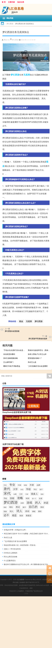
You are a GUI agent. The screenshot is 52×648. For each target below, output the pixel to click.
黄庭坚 (28, 515)
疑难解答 (22, 582)
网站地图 (16, 582)
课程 (33, 511)
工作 (20, 494)
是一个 (34, 498)
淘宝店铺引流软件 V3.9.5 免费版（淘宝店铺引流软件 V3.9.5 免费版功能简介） (27, 533)
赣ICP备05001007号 (32, 582)
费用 (39, 511)
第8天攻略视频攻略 (10, 358)
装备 (5, 511)
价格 (25, 485)
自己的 (33, 507)
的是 (46, 502)
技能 (12, 498)
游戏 (29, 502)
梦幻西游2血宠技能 (12, 331)
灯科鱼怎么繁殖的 (10, 553)
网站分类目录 (37, 579)
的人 (38, 502)
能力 (24, 507)
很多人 (34, 493)
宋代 (7, 493)
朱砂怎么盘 (32, 362)
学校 (28, 489)
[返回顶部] (49, 580)
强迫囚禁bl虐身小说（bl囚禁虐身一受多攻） (20, 545)
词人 (12, 511)
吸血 (21, 321)
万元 (5, 485)
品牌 (38, 485)
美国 (5, 507)
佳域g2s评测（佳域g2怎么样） (15, 529)
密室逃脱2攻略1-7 (34, 358)
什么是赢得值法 (10, 560)
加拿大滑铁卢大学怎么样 (37, 354)
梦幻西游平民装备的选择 (38, 338)
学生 (35, 489)
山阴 (15, 494)
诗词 (27, 511)
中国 (19, 485)
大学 (15, 489)
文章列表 (11, 2)
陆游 (21, 515)
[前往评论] (49, 574)
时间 (27, 498)
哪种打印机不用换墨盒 (11, 366)
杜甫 (40, 498)
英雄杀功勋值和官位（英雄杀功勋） (39, 350)
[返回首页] (49, 568)
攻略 (20, 498)
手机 (5, 498)
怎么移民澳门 (8, 362)
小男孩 (26, 593)
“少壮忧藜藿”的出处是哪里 (38, 366)
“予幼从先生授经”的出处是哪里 (14, 350)
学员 (22, 489)
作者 (32, 484)
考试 (18, 506)
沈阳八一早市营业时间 (12, 549)
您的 (42, 494)
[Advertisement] (26, 622)
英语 (42, 507)
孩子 (41, 489)
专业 (12, 484)
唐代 (7, 488)
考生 (11, 507)
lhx (8, 40)
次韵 (22, 503)
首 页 (4, 2)
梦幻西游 (10, 23)
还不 (6, 515)
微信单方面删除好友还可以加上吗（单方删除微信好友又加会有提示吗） (27, 564)
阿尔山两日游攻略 (10, 556)
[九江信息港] (26, 9)
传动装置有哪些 (9, 354)
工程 (26, 494)
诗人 (19, 511)
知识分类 (20, 2)
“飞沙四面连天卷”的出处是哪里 (15, 541)
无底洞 (26, 74)
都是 (14, 515)
